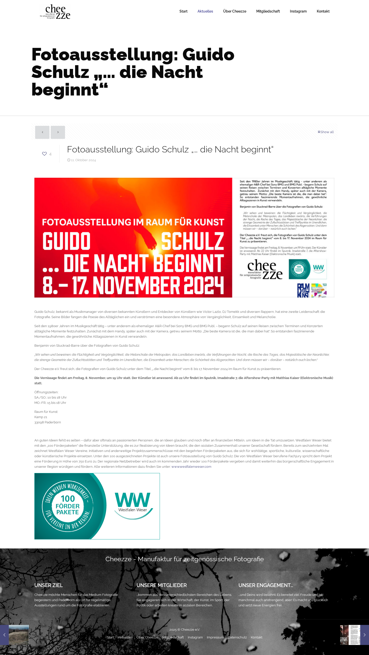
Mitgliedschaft (173, 637)
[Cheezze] (55, 11)
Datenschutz (237, 637)
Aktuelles (125, 637)
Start (110, 637)
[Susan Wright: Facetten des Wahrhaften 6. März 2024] (14, 635)
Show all (327, 132)
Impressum (215, 637)
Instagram (195, 637)
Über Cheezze (147, 637)
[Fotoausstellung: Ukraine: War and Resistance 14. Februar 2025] (354, 635)
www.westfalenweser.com (191, 467)
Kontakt (256, 637)
